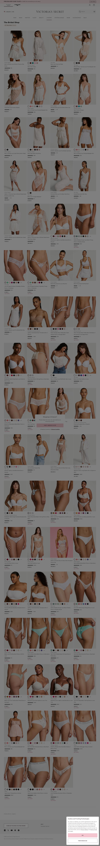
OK (83, 835)
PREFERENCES (82, 840)
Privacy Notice (84, 829)
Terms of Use (93, 829)
